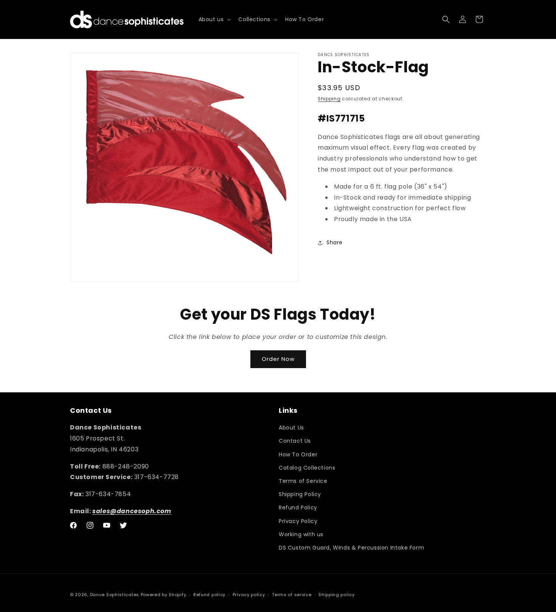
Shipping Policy (300, 494)
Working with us (301, 534)
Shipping (329, 98)
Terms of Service (303, 481)
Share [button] (334, 242)
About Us (291, 427)
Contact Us (295, 441)
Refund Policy (298, 507)
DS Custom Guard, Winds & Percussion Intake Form (351, 547)
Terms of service (291, 595)
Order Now (278, 359)
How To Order (298, 454)
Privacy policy (249, 595)
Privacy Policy (298, 521)
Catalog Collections (307, 467)
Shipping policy (336, 595)
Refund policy (209, 595)
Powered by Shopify (163, 595)
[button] (214, 19)
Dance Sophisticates (114, 595)
